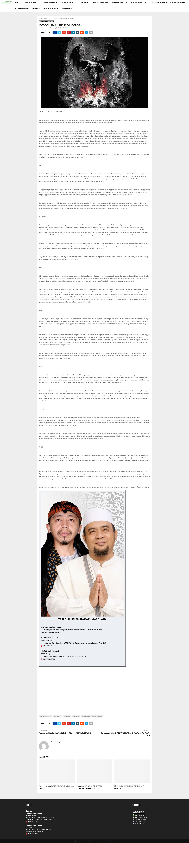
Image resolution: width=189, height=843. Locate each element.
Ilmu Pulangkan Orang (158, 3)
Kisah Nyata (76, 716)
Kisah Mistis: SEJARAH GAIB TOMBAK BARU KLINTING (129, 787)
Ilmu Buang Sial (83, 3)
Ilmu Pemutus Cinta (177, 3)
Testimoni (36, 9)
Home (16, 3)
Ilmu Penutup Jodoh (29, 3)
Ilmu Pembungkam (67, 3)
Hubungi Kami (67, 9)
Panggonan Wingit (97, 716)
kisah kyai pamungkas (45, 716)
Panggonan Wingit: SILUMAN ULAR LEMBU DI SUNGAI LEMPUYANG (65, 733)
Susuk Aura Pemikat (138, 3)
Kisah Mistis (42, 21)
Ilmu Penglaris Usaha (49, 3)
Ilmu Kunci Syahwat (21, 9)
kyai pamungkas (86, 716)
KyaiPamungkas (44, 28)
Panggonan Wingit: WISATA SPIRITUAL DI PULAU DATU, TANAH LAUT (125, 734)
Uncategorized (49, 21)
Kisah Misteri (57, 716)
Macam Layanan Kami (51, 9)
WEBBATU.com (110, 841)
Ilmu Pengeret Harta (101, 3)
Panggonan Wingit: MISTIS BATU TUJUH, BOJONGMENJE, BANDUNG (91, 787)
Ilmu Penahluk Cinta (120, 3)
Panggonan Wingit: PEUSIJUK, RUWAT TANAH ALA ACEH (56, 787)
